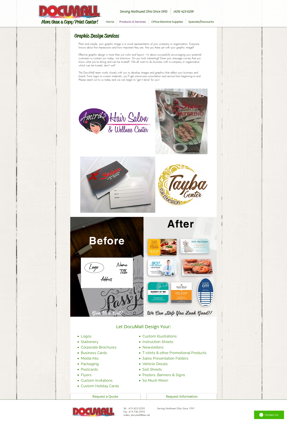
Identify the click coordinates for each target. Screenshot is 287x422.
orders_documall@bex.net (136, 415)
